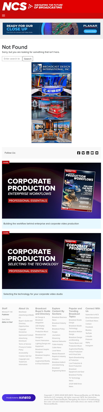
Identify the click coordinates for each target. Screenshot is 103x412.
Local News (56, 350)
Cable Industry (57, 344)
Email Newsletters (92, 317)
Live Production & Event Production (75, 364)
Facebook (89, 327)
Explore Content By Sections (58, 311)
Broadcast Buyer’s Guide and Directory (42, 311)
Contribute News (92, 320)
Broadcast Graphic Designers (42, 350)
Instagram (89, 345)
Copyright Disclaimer (23, 330)
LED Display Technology (39, 327)
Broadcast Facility (75, 375)
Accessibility (23, 353)
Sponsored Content (26, 335)
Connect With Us (93, 309)
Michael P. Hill (7, 312)
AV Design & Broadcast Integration (40, 320)
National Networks (59, 341)
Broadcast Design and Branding (75, 338)
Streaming (56, 338)
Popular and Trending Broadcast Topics (75, 312)
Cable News (56, 347)
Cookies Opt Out (25, 356)
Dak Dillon (6, 319)
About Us (24, 308)
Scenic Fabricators (42, 340)
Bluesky (88, 330)
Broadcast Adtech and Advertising (58, 363)
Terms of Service (25, 344)
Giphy (88, 342)
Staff (4, 308)
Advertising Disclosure (23, 339)
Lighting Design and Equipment (42, 345)
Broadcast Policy (58, 329)
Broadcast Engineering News (59, 369)
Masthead (22, 312)
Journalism (56, 335)
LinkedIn (89, 336)
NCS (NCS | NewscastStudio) (76, 395)
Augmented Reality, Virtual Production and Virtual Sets (76, 352)
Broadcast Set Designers (40, 336)
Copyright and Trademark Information (24, 362)
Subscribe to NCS (92, 314)
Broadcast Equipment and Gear (76, 370)
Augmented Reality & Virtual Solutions (42, 362)
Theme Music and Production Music (75, 344)
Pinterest (89, 339)
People (54, 332)
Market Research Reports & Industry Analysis (59, 356)
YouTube (89, 333)
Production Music (41, 331)
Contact (88, 324)
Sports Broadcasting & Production (76, 358)
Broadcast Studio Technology (75, 327)
